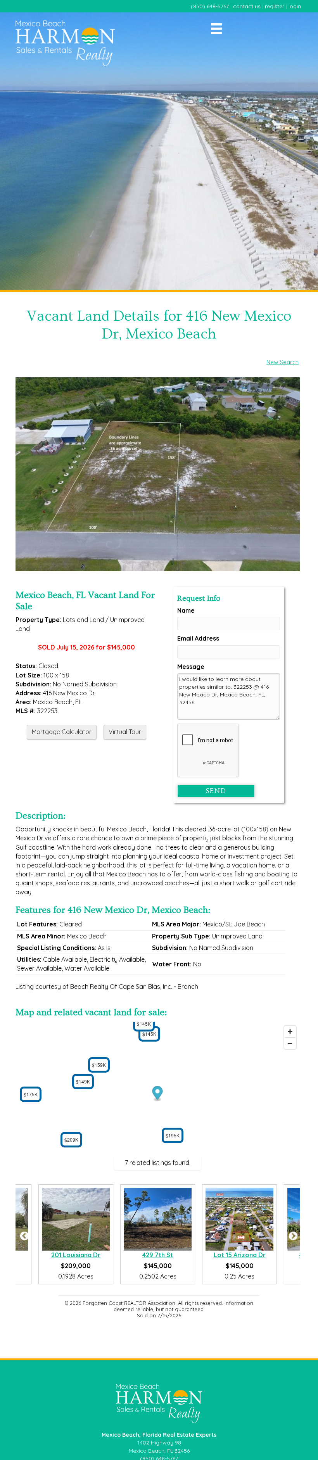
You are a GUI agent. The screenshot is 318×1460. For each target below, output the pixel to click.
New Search (282, 362)
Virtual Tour (125, 732)
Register (274, 6)
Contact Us (247, 6)
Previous (23, 1234)
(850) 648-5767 (210, 6)
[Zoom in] (290, 1031)
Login (295, 6)
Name (186, 610)
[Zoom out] (290, 1043)
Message (190, 666)
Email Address (198, 638)
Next (292, 1234)
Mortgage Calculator (62, 732)
